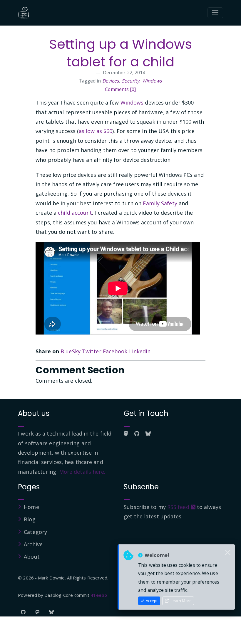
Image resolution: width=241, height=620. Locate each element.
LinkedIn (140, 351)
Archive (33, 544)
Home (31, 506)
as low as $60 (95, 131)
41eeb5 (99, 595)
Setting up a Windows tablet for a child (120, 53)
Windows (152, 81)
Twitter (91, 351)
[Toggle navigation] (215, 13)
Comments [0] (120, 89)
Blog (29, 519)
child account (75, 212)
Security (131, 81)
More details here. (82, 471)
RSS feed (179, 506)
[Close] (228, 553)
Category (35, 531)
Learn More (181, 600)
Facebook (115, 351)
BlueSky (71, 351)
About (32, 556)
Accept (151, 600)
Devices (110, 81)
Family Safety (160, 203)
